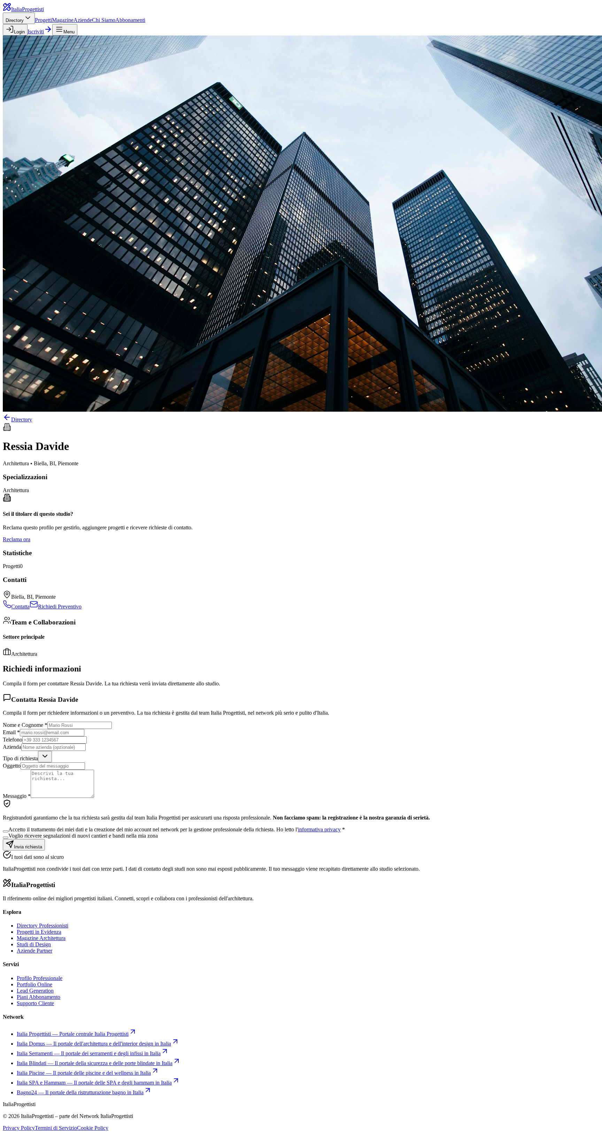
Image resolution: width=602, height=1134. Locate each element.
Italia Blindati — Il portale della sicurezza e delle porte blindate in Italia (94, 1063)
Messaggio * (17, 796)
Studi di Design (34, 944)
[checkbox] (5, 831)
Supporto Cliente (35, 1003)
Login (19, 31)
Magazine (63, 20)
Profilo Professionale (39, 978)
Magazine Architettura (41, 938)
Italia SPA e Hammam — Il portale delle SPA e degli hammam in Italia (94, 1083)
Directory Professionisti (42, 926)
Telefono (12, 740)
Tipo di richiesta (20, 758)
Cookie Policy (92, 1128)
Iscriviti (36, 31)
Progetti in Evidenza (39, 932)
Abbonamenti (130, 20)
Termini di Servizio (56, 1128)
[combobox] (45, 756)
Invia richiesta (28, 846)
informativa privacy (319, 829)
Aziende (83, 20)
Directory (15, 20)
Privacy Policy (19, 1128)
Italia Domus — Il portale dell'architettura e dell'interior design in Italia (94, 1044)
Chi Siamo (103, 20)
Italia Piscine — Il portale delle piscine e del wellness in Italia (84, 1073)
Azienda (12, 747)
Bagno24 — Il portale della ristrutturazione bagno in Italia (80, 1092)
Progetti (43, 20)
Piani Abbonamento (38, 997)
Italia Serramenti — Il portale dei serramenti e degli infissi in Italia (89, 1053)
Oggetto (12, 766)
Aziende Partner (34, 951)
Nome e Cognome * (25, 725)
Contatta (20, 606)
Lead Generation (35, 991)
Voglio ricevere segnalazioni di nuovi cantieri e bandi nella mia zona (83, 836)
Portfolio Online (34, 984)
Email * (11, 732)
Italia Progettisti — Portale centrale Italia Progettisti (73, 1034)
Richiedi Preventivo (60, 606)
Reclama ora (16, 539)
